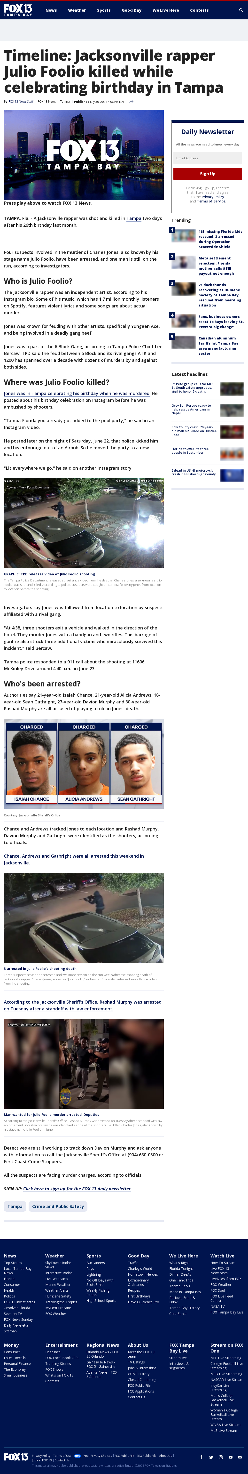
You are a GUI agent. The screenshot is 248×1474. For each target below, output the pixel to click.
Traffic (133, 1262)
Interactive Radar (58, 1273)
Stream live (178, 1357)
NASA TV (217, 1306)
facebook (201, 1457)
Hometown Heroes (143, 1274)
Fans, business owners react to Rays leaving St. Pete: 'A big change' (221, 321)
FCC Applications (141, 1391)
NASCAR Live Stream (226, 1379)
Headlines (53, 1352)
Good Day (138, 1256)
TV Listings (136, 1362)
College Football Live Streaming (226, 1365)
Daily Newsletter (17, 1325)
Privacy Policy (213, 196)
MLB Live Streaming (226, 1373)
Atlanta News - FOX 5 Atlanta (101, 1374)
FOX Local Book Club (61, 1357)
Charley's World (140, 1268)
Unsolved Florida (17, 1307)
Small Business (15, 1375)
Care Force (177, 1313)
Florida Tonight (181, 1268)
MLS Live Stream (223, 1430)
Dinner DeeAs (180, 1274)
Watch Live (222, 1256)
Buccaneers (95, 1262)
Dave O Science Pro (143, 1302)
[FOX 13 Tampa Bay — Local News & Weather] (20, 10)
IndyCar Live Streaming (220, 1387)
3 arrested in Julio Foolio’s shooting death (40, 968)
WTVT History (138, 1373)
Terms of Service (211, 201)
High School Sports (101, 1300)
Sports (93, 1256)
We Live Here (183, 1256)
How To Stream (222, 1262)
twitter (211, 1457)
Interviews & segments (179, 1365)
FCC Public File (139, 1385)
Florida (9, 1278)
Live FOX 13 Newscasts (219, 1270)
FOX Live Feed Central (221, 1298)
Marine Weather (57, 1284)
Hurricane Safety (58, 1296)
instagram (221, 1457)
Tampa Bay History (184, 1307)
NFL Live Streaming (225, 1357)
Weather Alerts (57, 1290)
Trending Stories (58, 1363)
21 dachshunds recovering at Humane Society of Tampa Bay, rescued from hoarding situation (220, 294)
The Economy (15, 1369)
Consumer (12, 1284)
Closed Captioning (142, 1379)
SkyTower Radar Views (58, 1264)
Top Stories (13, 1262)
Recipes (134, 1290)
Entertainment (61, 1345)
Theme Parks (179, 1286)
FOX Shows (54, 1369)
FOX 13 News (47, 101)
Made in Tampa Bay (185, 1291)
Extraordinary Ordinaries (138, 1282)
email (240, 1457)
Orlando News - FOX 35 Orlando (102, 1354)
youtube (230, 1457)
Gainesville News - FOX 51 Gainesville (100, 1364)
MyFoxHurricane (58, 1307)
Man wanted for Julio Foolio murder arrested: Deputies (51, 1114)
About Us (138, 1345)
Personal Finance (17, 1363)
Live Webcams (56, 1278)
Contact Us (136, 1397)
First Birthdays (139, 1296)
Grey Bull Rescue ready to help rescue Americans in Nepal (191, 409)
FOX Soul (217, 1290)
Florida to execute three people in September (190, 451)
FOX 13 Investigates (19, 1302)
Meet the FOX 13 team (141, 1354)
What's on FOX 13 (59, 1375)
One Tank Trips (181, 1280)
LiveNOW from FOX (225, 1278)
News (10, 1256)
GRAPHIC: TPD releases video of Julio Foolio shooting (49, 574)
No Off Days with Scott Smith (100, 1282)
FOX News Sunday (18, 1319)
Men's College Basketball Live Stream (222, 1400)
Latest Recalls (15, 1357)
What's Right (179, 1262)
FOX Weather (55, 1313)
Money (11, 1345)
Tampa (65, 101)
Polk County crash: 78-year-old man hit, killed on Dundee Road (194, 431)
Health (9, 1290)
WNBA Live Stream (225, 1424)
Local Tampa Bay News (17, 1270)
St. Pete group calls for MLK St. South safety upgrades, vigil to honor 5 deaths (192, 388)
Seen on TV (13, 1313)
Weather (54, 1256)
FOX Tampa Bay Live (226, 1312)
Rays (90, 1268)
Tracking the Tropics (61, 1302)
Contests (52, 1381)
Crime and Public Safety (58, 1206)
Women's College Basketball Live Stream (224, 1414)
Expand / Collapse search (241, 10)
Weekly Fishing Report (97, 1292)
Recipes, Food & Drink (182, 1299)
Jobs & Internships (142, 1368)
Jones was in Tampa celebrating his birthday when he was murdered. (77, 393)
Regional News (102, 1345)
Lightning (93, 1274)
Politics (9, 1296)
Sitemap (10, 1331)
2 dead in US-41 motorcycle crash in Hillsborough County (193, 472)
